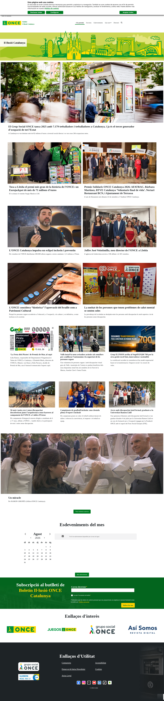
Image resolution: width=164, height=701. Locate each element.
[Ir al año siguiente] (44, 538)
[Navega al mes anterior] (25, 534)
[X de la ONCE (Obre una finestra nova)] (89, 683)
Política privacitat (84, 602)
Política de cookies (52, 8)
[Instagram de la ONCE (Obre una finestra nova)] (84, 683)
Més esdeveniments (82, 574)
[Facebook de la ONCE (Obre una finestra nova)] (78, 683)
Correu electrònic (79, 587)
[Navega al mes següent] (50, 534)
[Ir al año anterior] (30, 538)
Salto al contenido (6, 16)
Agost (37, 534)
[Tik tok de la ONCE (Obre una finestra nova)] (105, 683)
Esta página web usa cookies (40, 2)
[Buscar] (121, 22)
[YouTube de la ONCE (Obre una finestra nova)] (94, 683)
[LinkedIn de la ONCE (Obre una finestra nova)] (99, 683)
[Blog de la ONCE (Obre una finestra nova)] (110, 683)
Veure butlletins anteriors (82, 511)
